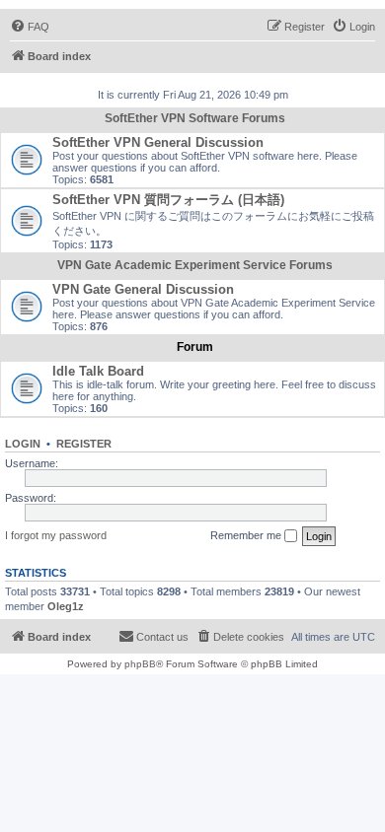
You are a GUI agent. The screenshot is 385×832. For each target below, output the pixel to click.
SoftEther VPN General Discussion (158, 142)
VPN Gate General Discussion (143, 289)
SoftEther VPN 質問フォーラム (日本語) (168, 199)
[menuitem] (29, 26)
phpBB (140, 664)
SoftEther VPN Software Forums (195, 118)
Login (22, 444)
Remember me (247, 535)
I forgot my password (56, 535)
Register (84, 444)
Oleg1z (65, 606)
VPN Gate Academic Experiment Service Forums (195, 265)
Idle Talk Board (98, 371)
